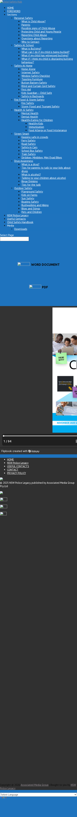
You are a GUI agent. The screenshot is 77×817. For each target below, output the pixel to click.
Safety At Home (23, 65)
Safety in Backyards (32, 96)
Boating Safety (30, 201)
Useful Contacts (16, 218)
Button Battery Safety (34, 82)
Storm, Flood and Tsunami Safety (40, 106)
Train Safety (28, 154)
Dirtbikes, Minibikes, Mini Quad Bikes (41, 157)
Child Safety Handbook (20, 222)
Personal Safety (23, 18)
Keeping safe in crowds (34, 137)
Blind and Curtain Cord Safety (38, 86)
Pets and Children (31, 212)
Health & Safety (23, 110)
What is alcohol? (31, 174)
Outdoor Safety (23, 188)
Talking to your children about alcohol (43, 178)
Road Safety (28, 144)
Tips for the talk (31, 184)
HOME (10, 7)
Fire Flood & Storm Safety (29, 99)
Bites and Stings (30, 208)
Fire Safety (27, 103)
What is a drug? (30, 164)
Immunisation (36, 127)
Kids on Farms (29, 195)
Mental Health (29, 113)
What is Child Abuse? (33, 21)
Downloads (20, 229)
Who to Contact (30, 42)
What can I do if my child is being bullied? (45, 52)
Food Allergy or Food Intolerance (48, 130)
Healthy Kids (36, 123)
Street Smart (21, 133)
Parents (25, 25)
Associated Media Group (35, 785)
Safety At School (24, 45)
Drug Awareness (23, 161)
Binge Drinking (29, 181)
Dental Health (29, 116)
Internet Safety (30, 72)
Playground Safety (32, 191)
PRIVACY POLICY (16, 473)
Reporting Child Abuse (34, 35)
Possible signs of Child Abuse (38, 28)
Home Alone (28, 69)
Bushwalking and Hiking (35, 205)
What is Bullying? (31, 48)
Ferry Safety (28, 140)
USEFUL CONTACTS (18, 466)
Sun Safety (27, 198)
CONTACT (12, 469)
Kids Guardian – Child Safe (36, 93)
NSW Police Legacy (17, 215)
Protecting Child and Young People (41, 31)
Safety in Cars (29, 147)
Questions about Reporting (36, 38)
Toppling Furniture (32, 79)
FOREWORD (13, 11)
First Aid (26, 89)
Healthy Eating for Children (37, 120)
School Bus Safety (32, 150)
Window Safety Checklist (35, 76)
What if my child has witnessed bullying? (45, 55)
